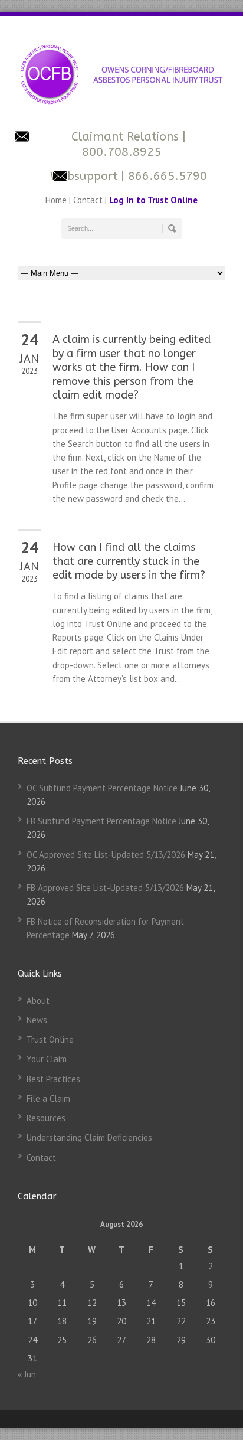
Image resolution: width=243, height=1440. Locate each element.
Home (57, 199)
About (38, 1000)
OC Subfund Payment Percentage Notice (102, 788)
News (37, 1020)
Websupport (83, 176)
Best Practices (53, 1079)
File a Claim (48, 1098)
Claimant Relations (126, 136)
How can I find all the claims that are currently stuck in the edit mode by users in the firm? (128, 561)
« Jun (27, 1374)
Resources (46, 1118)
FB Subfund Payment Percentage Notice (101, 821)
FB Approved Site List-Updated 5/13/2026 (105, 887)
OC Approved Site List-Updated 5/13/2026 (106, 854)
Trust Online (50, 1039)
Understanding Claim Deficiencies (89, 1137)
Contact (88, 199)
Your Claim (47, 1059)
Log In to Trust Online (153, 199)
